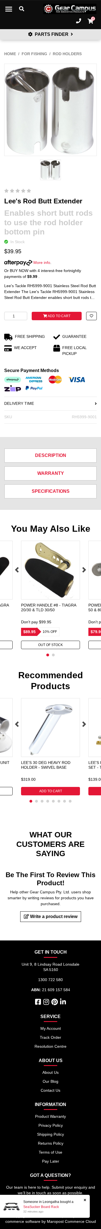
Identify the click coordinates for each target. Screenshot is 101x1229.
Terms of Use (50, 1152)
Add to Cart (58, 316)
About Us (50, 1072)
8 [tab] (70, 801)
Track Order (50, 1037)
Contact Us (50, 1090)
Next (84, 569)
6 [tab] (59, 801)
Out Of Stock (50, 645)
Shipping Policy (50, 1134)
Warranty (50, 473)
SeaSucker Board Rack (41, 1207)
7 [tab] (64, 801)
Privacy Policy (50, 1125)
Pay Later (50, 1161)
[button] (91, 316)
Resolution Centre (50, 1046)
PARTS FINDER (52, 34)
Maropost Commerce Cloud (71, 1221)
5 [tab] (53, 801)
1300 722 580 (50, 979)
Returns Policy (50, 1143)
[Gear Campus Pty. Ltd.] (70, 9)
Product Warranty (50, 1116)
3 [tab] (42, 801)
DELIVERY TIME (19, 403)
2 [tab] (53, 655)
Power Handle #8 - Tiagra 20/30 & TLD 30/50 (48, 607)
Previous (16, 569)
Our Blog (50, 1081)
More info (41, 262)
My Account (50, 1028)
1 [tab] (47, 655)
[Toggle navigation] (8, 9)
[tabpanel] (50, 595)
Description (50, 455)
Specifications (51, 491)
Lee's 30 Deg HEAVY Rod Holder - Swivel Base (45, 765)
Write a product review (53, 916)
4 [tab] (47, 801)
